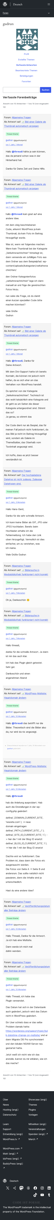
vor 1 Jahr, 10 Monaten (16, 716)
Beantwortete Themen (26, 70)
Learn (6, 1124)
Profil (26, 54)
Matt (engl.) (10, 1153)
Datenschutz (9, 1114)
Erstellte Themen (26, 59)
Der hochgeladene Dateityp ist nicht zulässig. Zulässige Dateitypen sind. (23, 479)
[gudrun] (27, 40)
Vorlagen (33, 1114)
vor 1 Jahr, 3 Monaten (15, 502)
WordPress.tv (11, 1139)
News (6, 1104)
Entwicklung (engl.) (13, 1134)
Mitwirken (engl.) (37, 1124)
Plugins (32, 1109)
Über (5, 1099)
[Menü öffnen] (49, 4)
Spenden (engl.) (38, 1134)
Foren (5, 13)
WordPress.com (12, 1148)
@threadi (17, 151)
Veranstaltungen (37, 1129)
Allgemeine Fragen (21, 117)
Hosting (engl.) (10, 1109)
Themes (33, 1104)
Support (7, 1129)
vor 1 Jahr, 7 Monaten (15, 593)
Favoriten (26, 81)
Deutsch (14, 1180)
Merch (33, 1139)
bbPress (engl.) (12, 1158)
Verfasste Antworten (26, 65)
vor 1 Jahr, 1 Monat (14, 145)
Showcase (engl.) (38, 1099)
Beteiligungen (26, 76)
